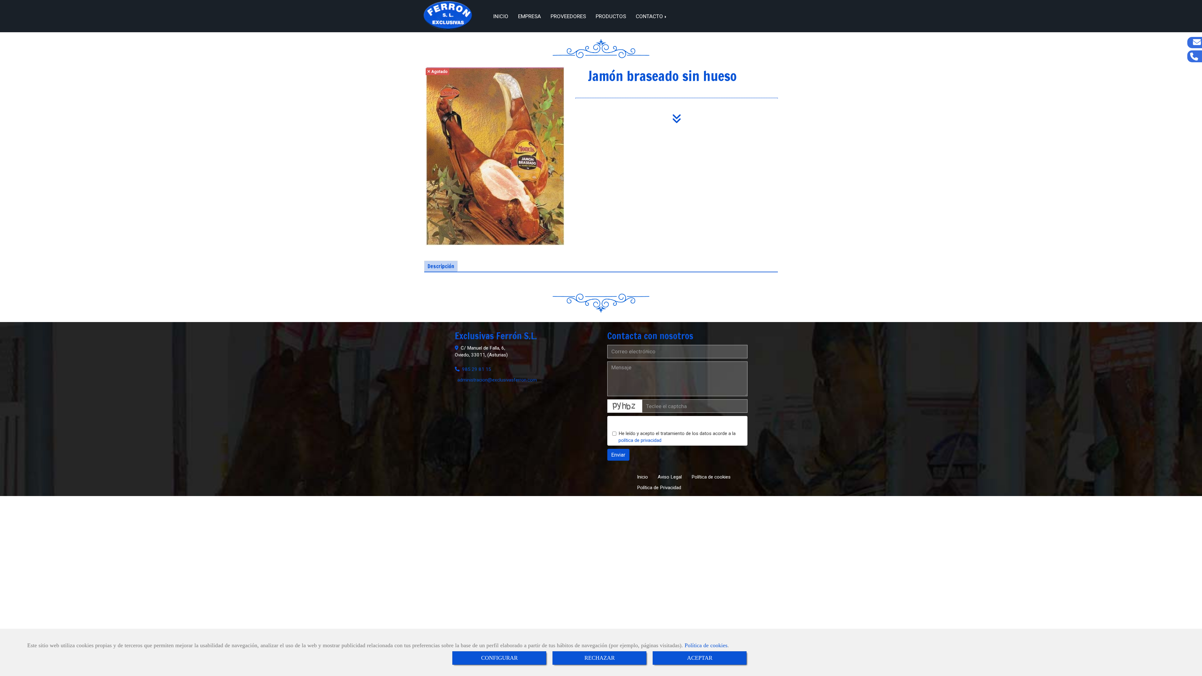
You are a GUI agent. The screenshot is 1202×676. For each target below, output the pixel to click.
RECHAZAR (599, 658)
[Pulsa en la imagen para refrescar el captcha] (625, 406)
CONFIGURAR (499, 658)
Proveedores (568, 16)
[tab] (441, 266)
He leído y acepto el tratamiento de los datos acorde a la (677, 437)
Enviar (618, 455)
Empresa (529, 16)
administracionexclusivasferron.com (497, 380)
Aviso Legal (670, 477)
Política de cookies (706, 645)
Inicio (500, 16)
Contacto (650, 16)
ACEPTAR (699, 658)
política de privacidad (640, 440)
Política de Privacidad (659, 487)
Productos (611, 16)
